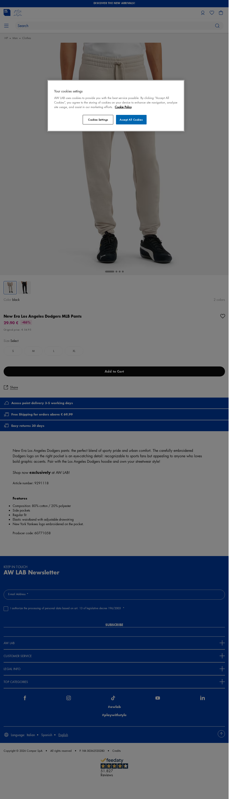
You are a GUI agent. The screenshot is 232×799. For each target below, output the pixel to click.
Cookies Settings (98, 119)
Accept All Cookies (131, 119)
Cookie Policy (123, 107)
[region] (115, 105)
